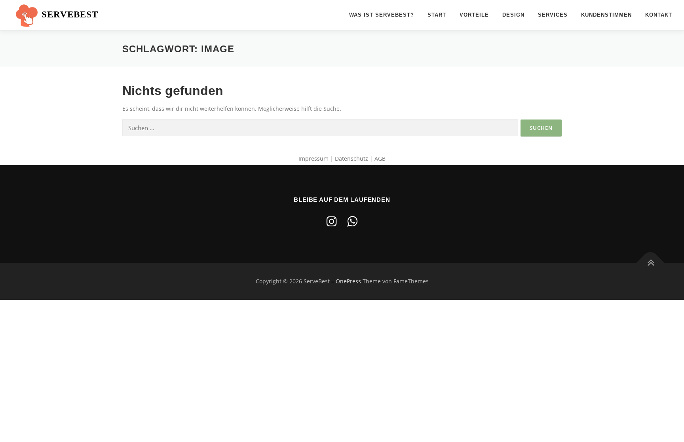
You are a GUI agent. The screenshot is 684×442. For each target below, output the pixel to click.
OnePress (348, 281)
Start (437, 15)
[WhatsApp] (352, 221)
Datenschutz (352, 158)
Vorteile (474, 15)
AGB (380, 158)
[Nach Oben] (650, 263)
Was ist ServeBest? (381, 15)
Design (513, 15)
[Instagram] (332, 221)
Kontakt (658, 15)
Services (553, 15)
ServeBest (70, 14)
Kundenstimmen (606, 15)
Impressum (313, 158)
